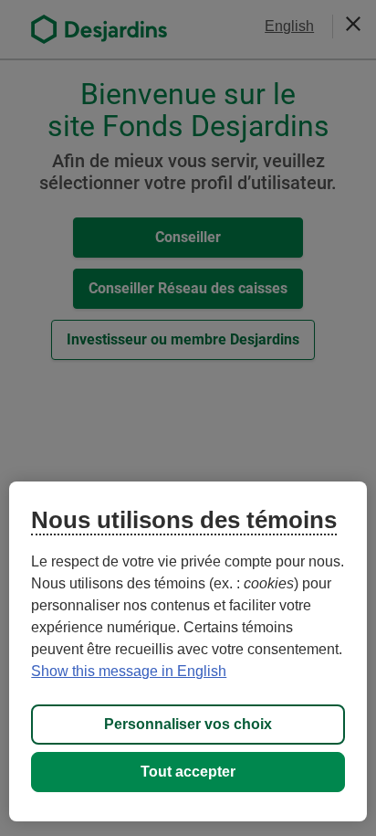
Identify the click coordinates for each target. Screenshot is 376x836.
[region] (187, 651)
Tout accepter (188, 771)
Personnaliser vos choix (188, 724)
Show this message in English (128, 671)
